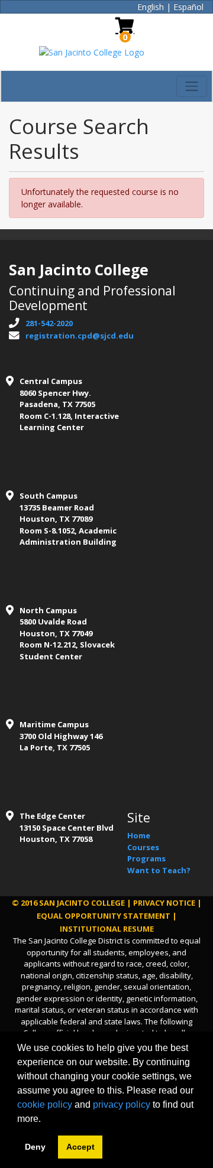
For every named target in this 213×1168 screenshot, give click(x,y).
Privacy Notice (164, 902)
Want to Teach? (159, 870)
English (150, 6)
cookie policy (44, 1104)
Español (188, 6)
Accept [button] (80, 1146)
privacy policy (121, 1104)
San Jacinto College (82, 902)
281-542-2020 (49, 323)
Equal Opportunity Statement (103, 915)
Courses (143, 847)
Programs (146, 858)
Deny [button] (35, 1146)
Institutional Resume (107, 928)
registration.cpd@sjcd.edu (79, 335)
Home (138, 835)
